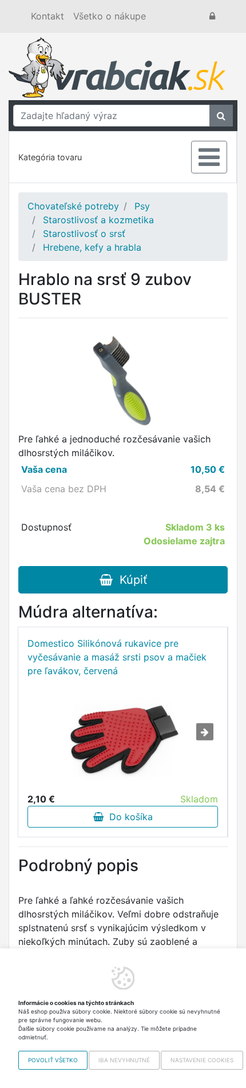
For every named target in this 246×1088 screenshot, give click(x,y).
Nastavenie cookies (201, 1060)
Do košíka (128, 816)
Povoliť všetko (53, 1060)
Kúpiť (130, 580)
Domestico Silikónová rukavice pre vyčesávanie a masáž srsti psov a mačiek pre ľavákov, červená (117, 657)
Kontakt (47, 16)
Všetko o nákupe (109, 16)
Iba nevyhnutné (124, 1060)
